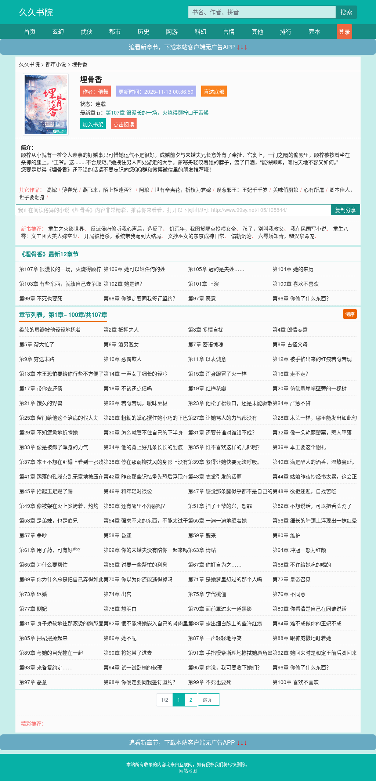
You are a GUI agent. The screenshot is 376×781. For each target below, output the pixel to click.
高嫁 (52, 189)
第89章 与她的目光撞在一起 (51, 652)
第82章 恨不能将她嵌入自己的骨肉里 (146, 623)
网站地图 (188, 770)
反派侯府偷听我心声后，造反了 (127, 228)
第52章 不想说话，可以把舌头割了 (312, 505)
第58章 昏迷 (117, 535)
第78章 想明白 (120, 608)
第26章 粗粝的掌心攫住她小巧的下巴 (146, 417)
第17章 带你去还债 (40, 388)
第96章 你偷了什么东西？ (301, 298)
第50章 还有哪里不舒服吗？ (135, 505)
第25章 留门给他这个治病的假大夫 (58, 417)
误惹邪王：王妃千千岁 (242, 189)
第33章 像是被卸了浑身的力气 (53, 447)
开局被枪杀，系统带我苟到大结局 (122, 235)
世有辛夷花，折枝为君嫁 (183, 189)
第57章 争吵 (33, 535)
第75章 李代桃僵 (207, 593)
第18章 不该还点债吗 (128, 388)
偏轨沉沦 (241, 235)
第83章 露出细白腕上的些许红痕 (225, 623)
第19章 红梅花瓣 (207, 388)
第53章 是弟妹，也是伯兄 (48, 520)
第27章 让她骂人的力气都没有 (222, 417)
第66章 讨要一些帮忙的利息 (135, 564)
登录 (344, 31)
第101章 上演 (203, 283)
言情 (229, 31)
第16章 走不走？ (291, 373)
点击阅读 (123, 124)
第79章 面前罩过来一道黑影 (220, 608)
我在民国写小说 (308, 228)
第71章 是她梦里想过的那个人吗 (225, 579)
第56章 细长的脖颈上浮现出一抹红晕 (314, 520)
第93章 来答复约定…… (46, 667)
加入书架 (93, 124)
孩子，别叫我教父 (263, 228)
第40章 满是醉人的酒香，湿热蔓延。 (314, 461)
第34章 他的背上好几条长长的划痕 (143, 447)
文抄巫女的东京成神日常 (196, 235)
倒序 (350, 313)
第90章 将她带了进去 (128, 652)
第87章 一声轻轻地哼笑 (215, 637)
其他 (257, 31)
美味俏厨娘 (286, 189)
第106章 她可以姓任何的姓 (134, 268)
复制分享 (345, 209)
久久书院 (36, 12)
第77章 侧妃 (33, 608)
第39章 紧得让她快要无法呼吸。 (225, 461)
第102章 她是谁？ (124, 283)
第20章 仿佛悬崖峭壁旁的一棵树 (309, 388)
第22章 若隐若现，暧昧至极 (135, 402)
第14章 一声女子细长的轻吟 (135, 373)
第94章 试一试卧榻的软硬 (133, 667)
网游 (172, 31)
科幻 (200, 31)
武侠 (87, 31)
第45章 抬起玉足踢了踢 (46, 491)
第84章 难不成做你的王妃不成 (306, 623)
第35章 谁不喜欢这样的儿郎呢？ (225, 447)
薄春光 (69, 189)
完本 (314, 31)
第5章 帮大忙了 (36, 344)
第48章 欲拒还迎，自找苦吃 (304, 491)
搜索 (346, 12)
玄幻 (58, 31)
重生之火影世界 (66, 228)
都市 (115, 31)
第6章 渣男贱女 (121, 344)
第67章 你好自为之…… (215, 564)
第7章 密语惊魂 (205, 344)
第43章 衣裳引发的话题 (215, 476)
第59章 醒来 (202, 535)
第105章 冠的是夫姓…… (216, 268)
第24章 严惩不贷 (291, 402)
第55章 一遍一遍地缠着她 (217, 520)
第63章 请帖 (202, 549)
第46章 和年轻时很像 (128, 491)
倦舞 (103, 91)
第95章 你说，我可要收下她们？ (225, 667)
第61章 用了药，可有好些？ (51, 549)
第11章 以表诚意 (207, 358)
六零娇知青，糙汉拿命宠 (286, 235)
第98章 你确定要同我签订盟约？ (141, 298)
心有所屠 (314, 189)
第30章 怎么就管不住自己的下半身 (143, 432)
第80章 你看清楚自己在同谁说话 (309, 608)
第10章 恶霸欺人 (123, 358)
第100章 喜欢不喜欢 (295, 283)
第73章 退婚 (33, 593)
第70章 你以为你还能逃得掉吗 (138, 579)
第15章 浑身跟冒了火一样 (217, 373)
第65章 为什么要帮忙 (43, 564)
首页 (30, 31)
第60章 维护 (286, 535)
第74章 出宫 (117, 593)
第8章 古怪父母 (290, 344)
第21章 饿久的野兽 (40, 402)
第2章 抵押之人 (121, 329)
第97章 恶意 (202, 298)
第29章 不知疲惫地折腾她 (48, 432)
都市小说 (56, 64)
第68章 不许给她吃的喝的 (301, 564)
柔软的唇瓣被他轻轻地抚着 (50, 329)
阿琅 (144, 189)
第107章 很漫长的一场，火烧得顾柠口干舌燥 (157, 112)
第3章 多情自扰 (205, 329)
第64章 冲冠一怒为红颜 (299, 549)
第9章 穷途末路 (36, 358)
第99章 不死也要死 (40, 298)
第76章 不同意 (289, 593)
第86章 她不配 (120, 637)
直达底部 (214, 91)
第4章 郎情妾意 (290, 329)
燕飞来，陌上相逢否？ (108, 189)
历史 (143, 31)
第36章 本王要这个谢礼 (299, 447)
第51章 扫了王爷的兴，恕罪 (220, 505)
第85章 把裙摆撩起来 (43, 637)
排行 (286, 31)
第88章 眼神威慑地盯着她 (301, 637)
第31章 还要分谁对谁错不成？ (222, 432)
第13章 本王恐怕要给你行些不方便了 (61, 373)
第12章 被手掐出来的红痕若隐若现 (312, 358)
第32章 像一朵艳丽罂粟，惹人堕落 (312, 432)
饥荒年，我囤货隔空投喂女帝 (202, 228)
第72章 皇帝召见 (291, 579)
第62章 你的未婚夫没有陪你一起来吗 (146, 549)
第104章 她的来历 (293, 268)
